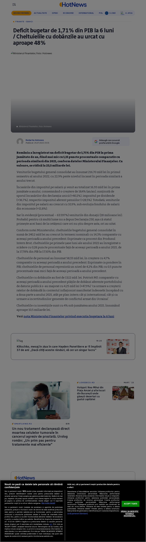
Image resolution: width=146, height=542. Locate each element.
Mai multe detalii (48, 503)
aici (50, 524)
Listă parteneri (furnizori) (77, 513)
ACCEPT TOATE (130, 504)
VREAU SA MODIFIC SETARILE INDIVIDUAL (129, 513)
